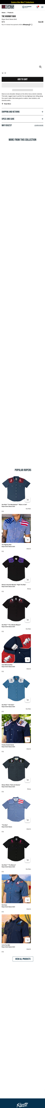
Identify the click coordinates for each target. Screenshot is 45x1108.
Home (3, 12)
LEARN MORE (38, 125)
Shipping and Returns (11, 111)
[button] (22, 85)
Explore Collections (22, 2)
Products (10, 12)
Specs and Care (8, 118)
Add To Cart (23, 79)
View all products (23, 958)
